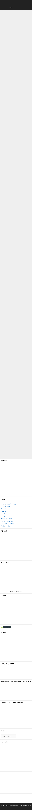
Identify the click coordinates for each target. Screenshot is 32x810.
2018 (6, 448)
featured (5, 324)
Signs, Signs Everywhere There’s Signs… (13, 94)
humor (25, 376)
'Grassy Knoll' (8, 319)
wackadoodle (6, 85)
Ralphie (23, 324)
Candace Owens (9, 82)
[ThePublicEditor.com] (16, 2)
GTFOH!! (7, 371)
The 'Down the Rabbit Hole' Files (14, 80)
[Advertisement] (16, 480)
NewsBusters (5, 514)
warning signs (20, 222)
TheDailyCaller (5, 526)
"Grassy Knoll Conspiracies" (13, 220)
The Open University (12, 136)
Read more (7, 212)
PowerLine (4, 516)
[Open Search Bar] (2, 7)
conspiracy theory (10, 376)
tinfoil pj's (12, 378)
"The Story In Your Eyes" (19, 322)
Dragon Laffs (5, 511)
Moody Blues (15, 324)
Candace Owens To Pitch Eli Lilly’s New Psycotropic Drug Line (15, 33)
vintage (16, 451)
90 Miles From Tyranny (8, 504)
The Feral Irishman (7, 521)
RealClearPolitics (6, 519)
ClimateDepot (5, 506)
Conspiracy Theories (9, 222)
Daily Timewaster (6, 509)
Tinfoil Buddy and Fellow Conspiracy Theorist (13, 333)
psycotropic (19, 82)
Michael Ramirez (7, 451)
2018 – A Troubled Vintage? (14, 386)
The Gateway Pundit (7, 523)
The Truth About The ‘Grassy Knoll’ (15, 231)
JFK (10, 324)
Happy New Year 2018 (22, 448)
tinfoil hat (5, 378)
